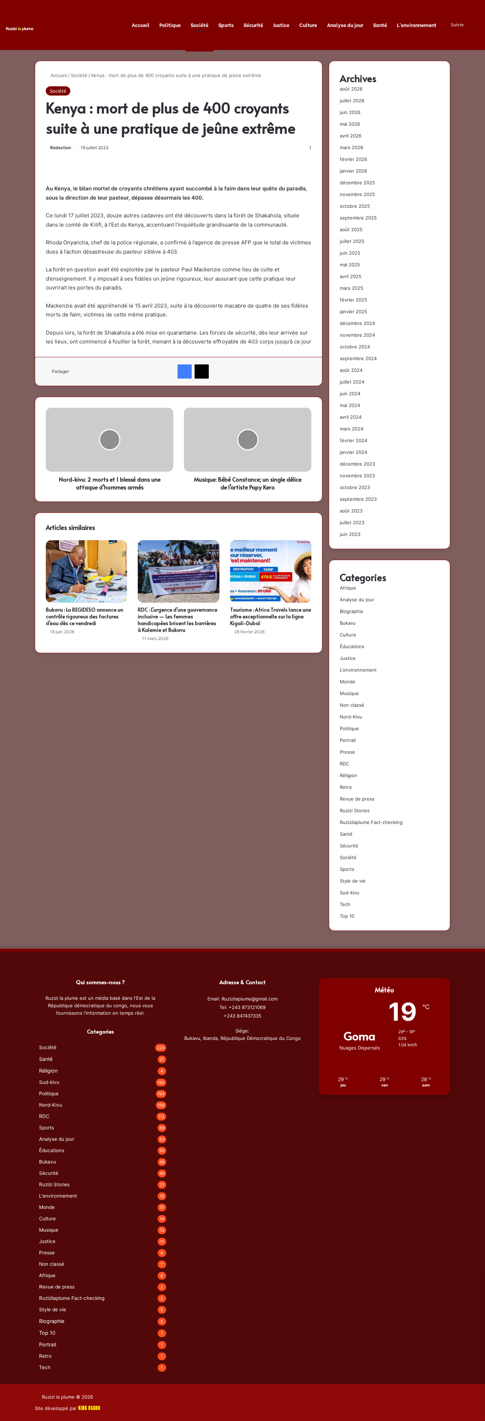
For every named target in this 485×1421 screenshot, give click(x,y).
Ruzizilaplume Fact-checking (371, 822)
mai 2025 (350, 264)
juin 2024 (350, 393)
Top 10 (347, 916)
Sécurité (253, 24)
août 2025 (351, 229)
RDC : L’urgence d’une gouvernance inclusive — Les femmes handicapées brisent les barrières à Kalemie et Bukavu (177, 619)
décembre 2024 (357, 323)
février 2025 (353, 300)
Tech (345, 904)
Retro (346, 787)
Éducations (352, 646)
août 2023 (351, 511)
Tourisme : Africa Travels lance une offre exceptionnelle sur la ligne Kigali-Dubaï (270, 616)
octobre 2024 (355, 346)
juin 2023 (350, 534)
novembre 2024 (357, 335)
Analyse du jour (345, 24)
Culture (308, 24)
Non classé (352, 705)
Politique (170, 24)
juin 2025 (350, 253)
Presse (347, 752)
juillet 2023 (352, 522)
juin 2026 (350, 112)
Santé (380, 24)
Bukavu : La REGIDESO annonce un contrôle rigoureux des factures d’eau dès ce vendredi (84, 616)
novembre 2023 (357, 475)
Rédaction (60, 147)
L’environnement (416, 24)
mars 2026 (351, 147)
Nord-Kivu (351, 717)
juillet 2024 (352, 382)
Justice (281, 24)
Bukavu (348, 623)
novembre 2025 (357, 194)
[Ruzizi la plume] (19, 28)
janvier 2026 (353, 171)
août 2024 (351, 370)
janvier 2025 (353, 311)
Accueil (140, 24)
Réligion (348, 775)
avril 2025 (350, 276)
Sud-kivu (349, 892)
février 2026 (353, 159)
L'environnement (358, 670)
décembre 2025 (357, 182)
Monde (347, 681)
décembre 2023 (357, 464)
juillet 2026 (352, 100)
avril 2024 (350, 417)
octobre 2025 (355, 206)
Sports (226, 24)
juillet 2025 (352, 241)
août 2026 (351, 89)
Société (199, 24)
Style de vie (353, 881)
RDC (344, 763)
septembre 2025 (358, 218)
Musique (349, 693)
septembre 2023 (358, 499)
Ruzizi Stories (355, 810)
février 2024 (353, 440)
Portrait (348, 740)
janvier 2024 (353, 452)
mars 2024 (351, 429)
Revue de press (357, 799)
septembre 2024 (358, 358)
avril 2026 (350, 136)
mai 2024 (350, 405)
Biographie (351, 611)
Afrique (348, 588)
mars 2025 (351, 288)
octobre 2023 (355, 487)
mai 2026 (350, 124)
